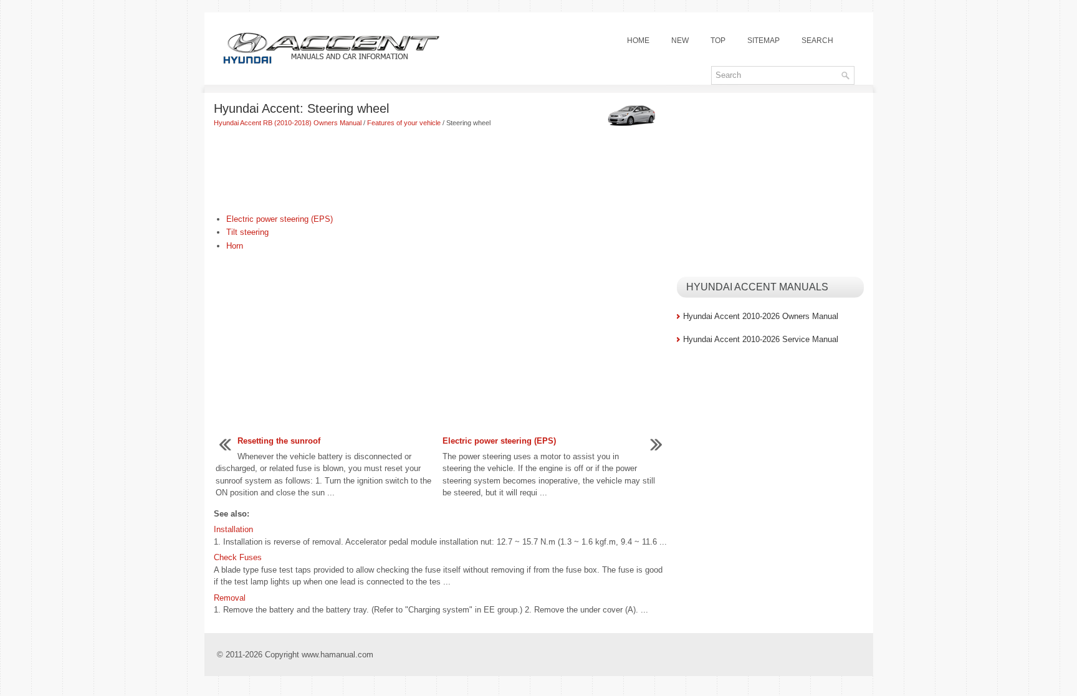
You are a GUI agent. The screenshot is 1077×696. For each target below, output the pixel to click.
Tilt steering (247, 232)
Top (718, 40)
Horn (234, 245)
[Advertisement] (441, 172)
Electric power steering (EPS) (279, 219)
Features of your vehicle (404, 122)
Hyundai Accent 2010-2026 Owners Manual (760, 316)
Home (638, 40)
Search (817, 40)
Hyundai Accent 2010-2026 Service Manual (760, 339)
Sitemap (763, 40)
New (680, 40)
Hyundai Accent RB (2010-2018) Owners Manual (287, 122)
